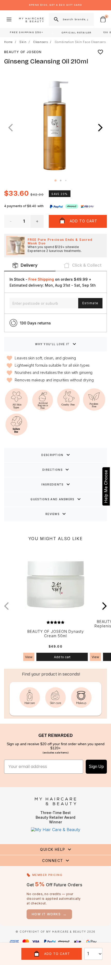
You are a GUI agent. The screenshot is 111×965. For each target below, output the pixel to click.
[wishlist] (100, 52)
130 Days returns (35, 323)
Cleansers (40, 42)
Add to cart (62, 657)
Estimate (90, 303)
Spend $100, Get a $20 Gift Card (55, 4)
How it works (49, 914)
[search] (55, 19)
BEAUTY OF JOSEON (23, 52)
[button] (100, 127)
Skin (22, 42)
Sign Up (96, 766)
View (29, 657)
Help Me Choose (105, 486)
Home (8, 42)
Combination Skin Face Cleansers (80, 42)
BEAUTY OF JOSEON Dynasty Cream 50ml (55, 633)
